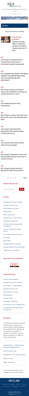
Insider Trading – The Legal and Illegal (12, 285)
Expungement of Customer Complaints (12, 202)
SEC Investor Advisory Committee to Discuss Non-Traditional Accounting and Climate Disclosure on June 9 (14, 92)
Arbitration (4, 384)
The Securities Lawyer (11, 351)
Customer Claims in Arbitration (10, 279)
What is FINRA (7, 240)
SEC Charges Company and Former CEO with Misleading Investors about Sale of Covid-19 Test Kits (14, 157)
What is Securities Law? (9, 214)
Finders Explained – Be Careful (10, 208)
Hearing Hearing (7, 211)
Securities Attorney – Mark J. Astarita (12, 217)
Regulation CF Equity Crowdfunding (12, 244)
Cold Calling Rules (7, 295)
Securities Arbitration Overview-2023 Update (14, 247)
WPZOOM (17, 394)
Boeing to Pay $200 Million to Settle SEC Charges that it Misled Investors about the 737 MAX (19, 46)
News (13, 37)
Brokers (18, 384)
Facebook (12, 362)
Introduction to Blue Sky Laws (10, 205)
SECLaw (14, 380)
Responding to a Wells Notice (10, 221)
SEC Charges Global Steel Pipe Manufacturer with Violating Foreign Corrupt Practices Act (12, 131)
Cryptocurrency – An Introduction (11, 250)
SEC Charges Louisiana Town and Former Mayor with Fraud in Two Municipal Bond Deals (14, 117)
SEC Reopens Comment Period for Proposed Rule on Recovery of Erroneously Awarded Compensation (12, 62)
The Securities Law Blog (19, 354)
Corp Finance (18, 37)
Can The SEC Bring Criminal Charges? (12, 234)
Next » (25, 178)
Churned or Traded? (8, 298)
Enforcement (15, 39)
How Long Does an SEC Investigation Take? (14, 304)
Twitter (11, 358)
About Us (23, 386)
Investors (24, 384)
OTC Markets (6, 237)
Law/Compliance (15, 386)
